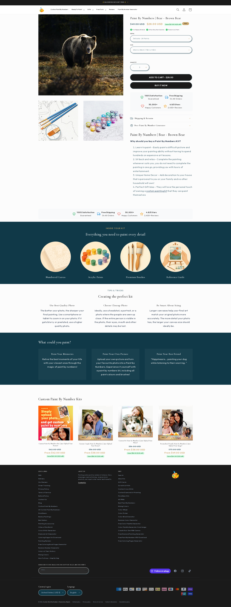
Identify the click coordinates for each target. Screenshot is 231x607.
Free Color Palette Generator (129, 524)
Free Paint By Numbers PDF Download (132, 537)
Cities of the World (45, 527)
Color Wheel (123, 510)
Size (131, 45)
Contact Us (42, 499)
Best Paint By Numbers (126, 503)
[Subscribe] (86, 570)
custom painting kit (156, 190)
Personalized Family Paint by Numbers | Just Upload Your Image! (175, 445)
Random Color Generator (128, 520)
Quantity (133, 62)
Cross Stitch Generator (47, 531)
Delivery (41, 479)
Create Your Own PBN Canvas (129, 531)
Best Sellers (42, 520)
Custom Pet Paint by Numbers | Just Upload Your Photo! (135, 441)
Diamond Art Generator (47, 534)
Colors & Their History (46, 551)
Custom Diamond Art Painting (129, 493)
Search (121, 475)
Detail (132, 33)
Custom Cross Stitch (125, 489)
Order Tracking (44, 486)
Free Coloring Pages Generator (130, 541)
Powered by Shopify (64, 601)
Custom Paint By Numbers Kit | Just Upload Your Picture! (56, 445)
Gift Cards (122, 482)
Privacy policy (87, 601)
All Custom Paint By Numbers (49, 510)
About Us (121, 479)
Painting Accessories (46, 524)
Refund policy (76, 601)
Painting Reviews (44, 541)
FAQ (39, 475)
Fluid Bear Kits (123, 496)
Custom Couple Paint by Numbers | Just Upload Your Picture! (95, 445)
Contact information (111, 601)
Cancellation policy (124, 601)
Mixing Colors (43, 555)
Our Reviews (43, 482)
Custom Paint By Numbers (48, 506)
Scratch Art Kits (124, 486)
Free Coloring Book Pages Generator (52, 544)
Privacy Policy (43, 489)
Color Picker (123, 513)
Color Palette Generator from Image (132, 527)
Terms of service (98, 601)
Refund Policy (43, 496)
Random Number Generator (48, 548)
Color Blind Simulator (126, 517)
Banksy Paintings (44, 517)
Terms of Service (44, 493)
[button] (78, 10)
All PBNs (121, 499)
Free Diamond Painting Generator (131, 534)
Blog (40, 503)
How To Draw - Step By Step (48, 558)
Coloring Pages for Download (49, 537)
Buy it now (161, 85)
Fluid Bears (42, 513)
